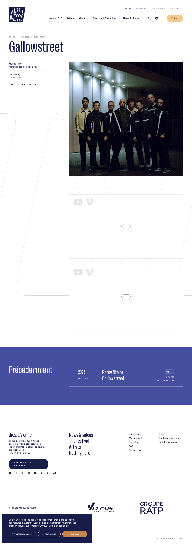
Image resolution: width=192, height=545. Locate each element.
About (81, 18)
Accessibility (176, 8)
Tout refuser (50, 534)
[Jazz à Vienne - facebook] (10, 473)
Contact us (135, 450)
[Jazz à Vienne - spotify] (41, 473)
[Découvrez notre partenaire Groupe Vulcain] (100, 508)
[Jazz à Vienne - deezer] (47, 473)
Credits (179, 539)
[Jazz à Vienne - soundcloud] (55, 473)
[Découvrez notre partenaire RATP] (151, 508)
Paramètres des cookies (22, 534)
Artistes (25, 37)
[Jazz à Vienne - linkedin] (29, 473)
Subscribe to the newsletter (23, 464)
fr (126, 8)
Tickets (174, 18)
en (130, 8)
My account (135, 438)
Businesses (141, 8)
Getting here (79, 453)
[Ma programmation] (156, 18)
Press (162, 434)
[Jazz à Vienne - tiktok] (22, 473)
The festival (79, 441)
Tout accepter (76, 534)
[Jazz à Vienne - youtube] (35, 473)
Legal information (168, 442)
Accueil (12, 37)
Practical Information (104, 18)
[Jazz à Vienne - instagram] (16, 473)
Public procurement (169, 438)
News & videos (131, 18)
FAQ (131, 446)
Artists (70, 18)
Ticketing (134, 442)
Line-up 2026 (55, 18)
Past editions (158, 8)
